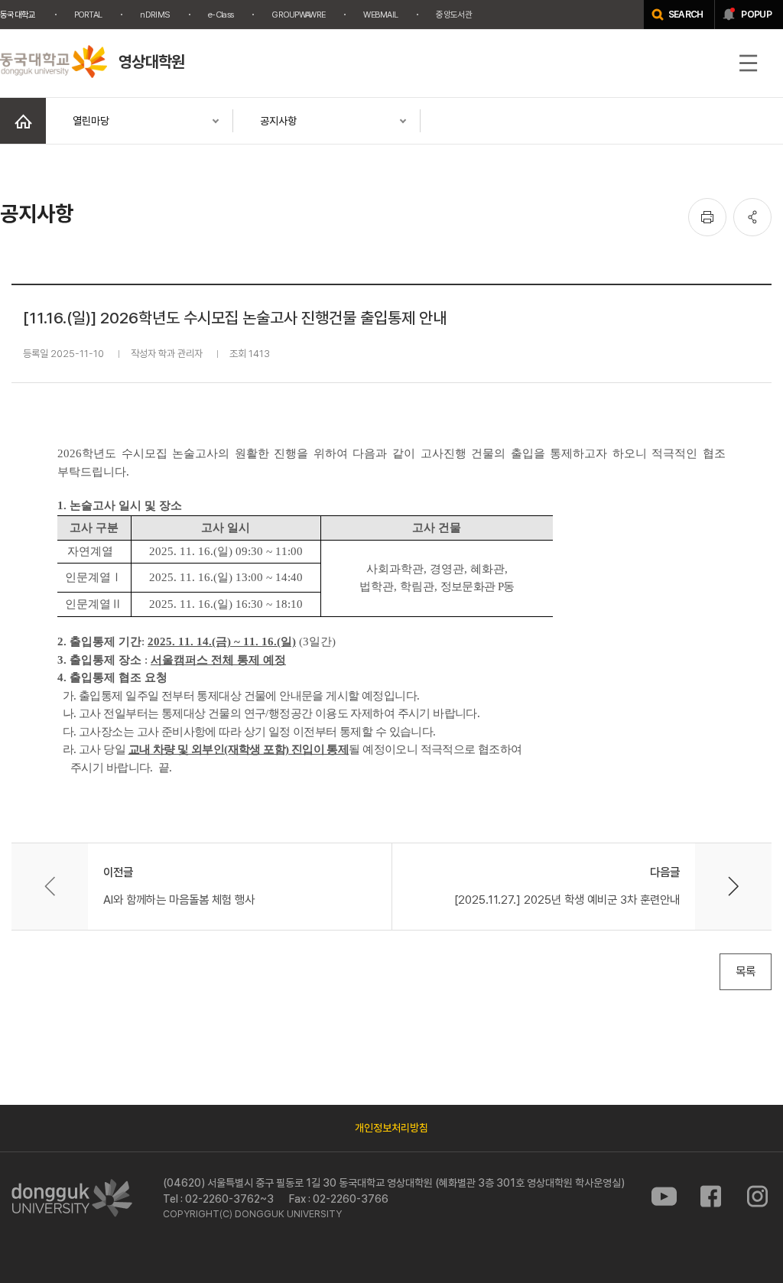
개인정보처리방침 (391, 1128)
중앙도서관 (454, 14)
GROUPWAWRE (298, 14)
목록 (745, 971)
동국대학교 (18, 14)
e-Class (220, 14)
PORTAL (88, 14)
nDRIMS (155, 14)
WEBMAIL (380, 14)
